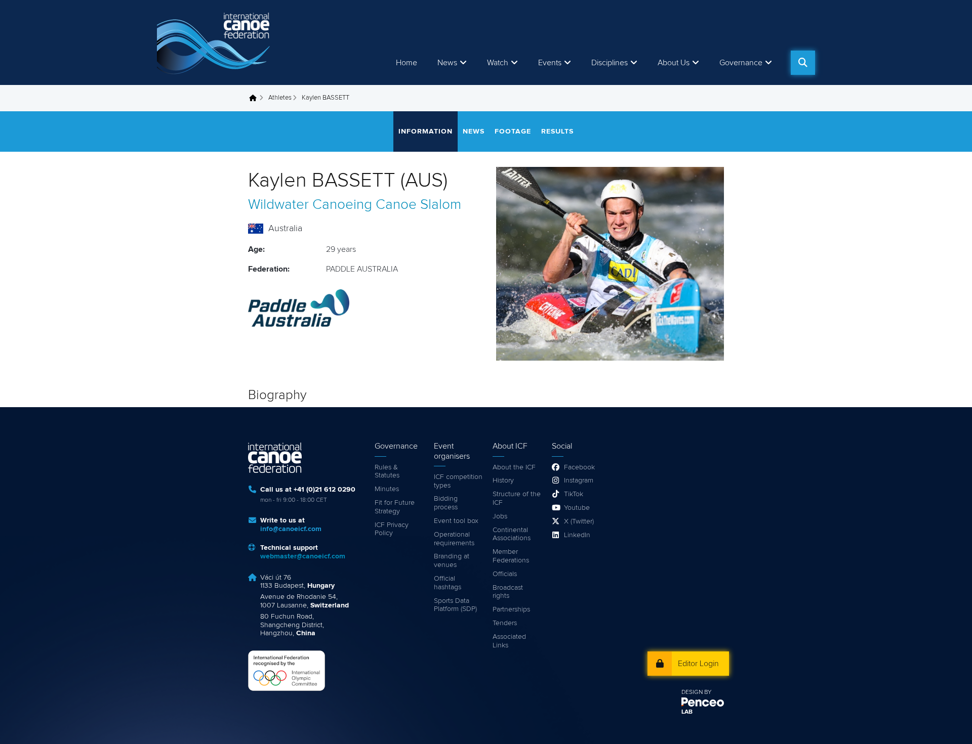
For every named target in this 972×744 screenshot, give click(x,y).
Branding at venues (451, 560)
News (447, 63)
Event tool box (456, 520)
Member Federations (511, 556)
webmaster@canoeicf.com (302, 556)
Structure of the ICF (517, 498)
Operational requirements (454, 539)
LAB (687, 712)
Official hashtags (447, 583)
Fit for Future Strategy (395, 507)
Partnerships (511, 609)
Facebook (579, 467)
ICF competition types (458, 481)
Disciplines (609, 63)
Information (425, 131)
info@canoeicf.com (290, 529)
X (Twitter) (579, 521)
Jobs (500, 516)
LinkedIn (577, 535)
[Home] (215, 42)
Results (557, 131)
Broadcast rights (508, 592)
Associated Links (509, 641)
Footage (513, 131)
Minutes (387, 489)
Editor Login (698, 664)
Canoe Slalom (418, 205)
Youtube (577, 507)
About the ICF (514, 467)
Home (406, 63)
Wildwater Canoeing (310, 205)
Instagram (578, 480)
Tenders (505, 623)
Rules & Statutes (387, 471)
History (503, 480)
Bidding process (446, 503)
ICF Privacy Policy (392, 529)
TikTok (573, 494)
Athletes (280, 98)
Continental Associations (512, 534)
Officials (505, 574)
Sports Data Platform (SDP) (455, 605)
